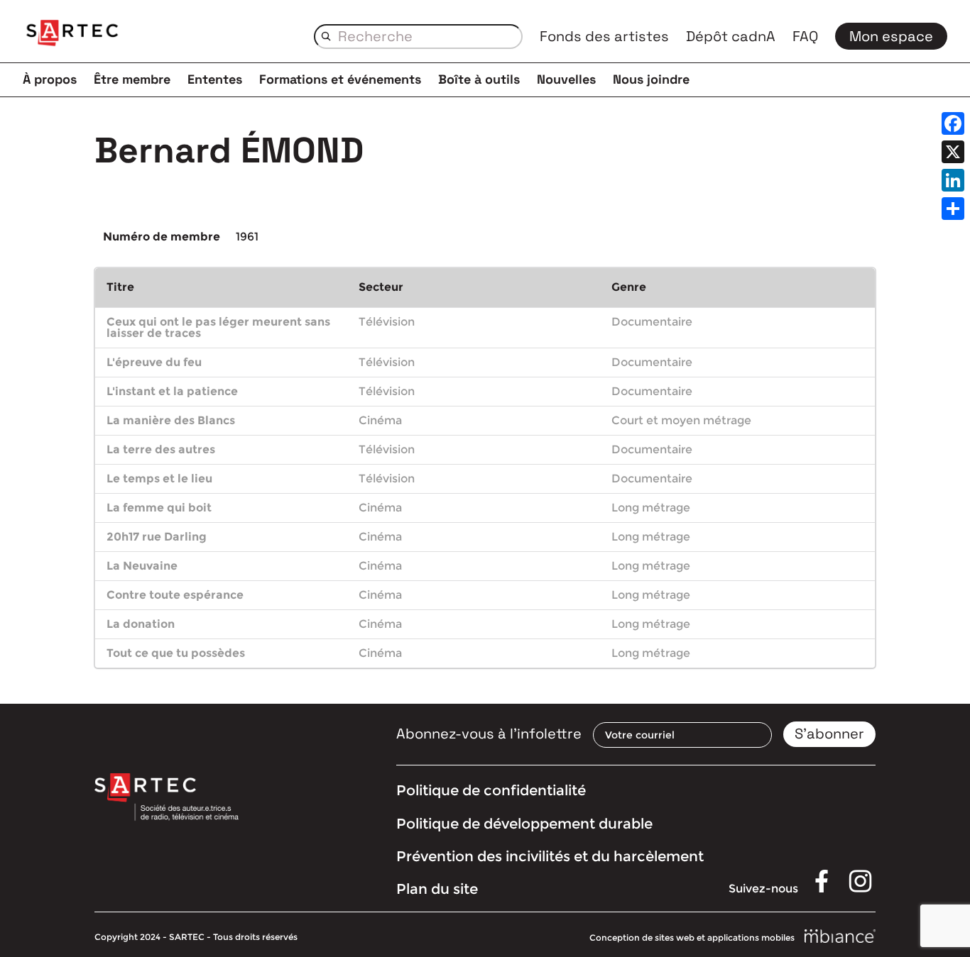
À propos (50, 79)
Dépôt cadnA (730, 36)
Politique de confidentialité (491, 790)
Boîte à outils (479, 79)
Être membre (132, 79)
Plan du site (437, 889)
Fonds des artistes (604, 36)
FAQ (805, 36)
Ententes (214, 79)
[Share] (953, 208)
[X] (953, 152)
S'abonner (829, 733)
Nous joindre (651, 79)
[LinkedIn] (953, 180)
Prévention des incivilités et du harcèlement (550, 856)
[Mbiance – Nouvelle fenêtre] (840, 937)
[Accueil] (72, 35)
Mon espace (891, 36)
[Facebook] (953, 123)
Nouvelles (566, 79)
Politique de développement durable (524, 823)
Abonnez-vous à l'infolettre (489, 733)
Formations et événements (340, 79)
